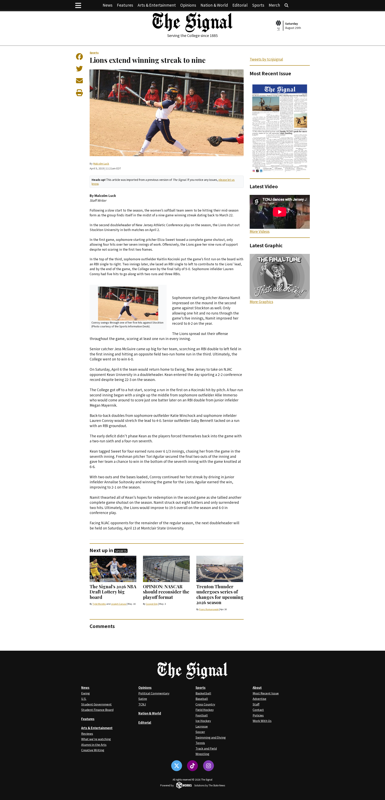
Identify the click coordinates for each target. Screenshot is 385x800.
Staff (256, 704)
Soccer (200, 732)
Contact (258, 709)
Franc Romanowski (209, 609)
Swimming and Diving (211, 737)
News (107, 5)
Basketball (203, 693)
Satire (142, 698)
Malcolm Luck (101, 163)
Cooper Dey (152, 603)
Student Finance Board (97, 709)
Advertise (259, 698)
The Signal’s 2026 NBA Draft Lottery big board (113, 591)
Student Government (96, 704)
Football (202, 715)
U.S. (83, 698)
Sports (258, 5)
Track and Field (206, 748)
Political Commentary (153, 693)
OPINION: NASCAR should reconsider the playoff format (166, 591)
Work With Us (262, 721)
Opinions (188, 5)
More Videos (260, 231)
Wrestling (202, 754)
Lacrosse (202, 726)
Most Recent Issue (266, 693)
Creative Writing (92, 750)
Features (125, 5)
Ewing (85, 693)
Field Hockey (205, 709)
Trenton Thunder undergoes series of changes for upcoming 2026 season (219, 594)
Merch (274, 5)
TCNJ (142, 704)
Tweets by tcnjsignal (266, 59)
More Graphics (261, 301)
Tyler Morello (99, 603)
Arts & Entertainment (157, 5)
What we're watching (96, 739)
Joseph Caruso (118, 603)
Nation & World (214, 5)
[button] (78, 5)
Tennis (200, 743)
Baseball (202, 698)
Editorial (240, 5)
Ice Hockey (203, 721)
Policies (258, 715)
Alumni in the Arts (93, 744)
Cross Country (205, 704)
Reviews (87, 733)
